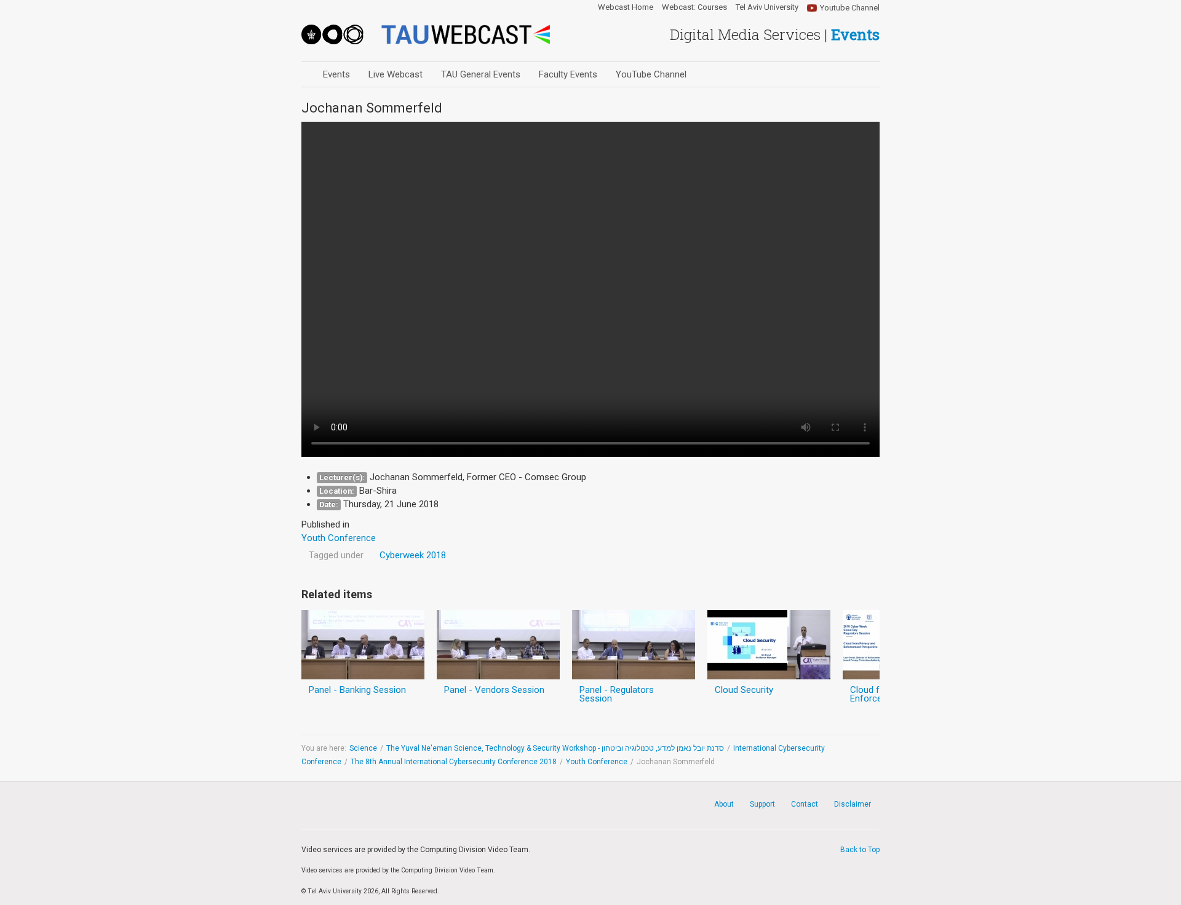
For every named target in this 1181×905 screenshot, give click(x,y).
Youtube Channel (850, 7)
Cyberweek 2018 (413, 555)
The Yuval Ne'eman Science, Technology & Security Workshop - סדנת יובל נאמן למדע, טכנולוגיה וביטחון (555, 748)
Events (336, 74)
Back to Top (860, 849)
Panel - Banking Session (357, 689)
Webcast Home (625, 7)
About (724, 804)
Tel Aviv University (767, 7)
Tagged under (336, 555)
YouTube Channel (651, 74)
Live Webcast (395, 74)
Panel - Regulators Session (616, 694)
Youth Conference (596, 761)
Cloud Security (744, 689)
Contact (804, 804)
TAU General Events (480, 74)
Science (363, 748)
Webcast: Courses (694, 7)
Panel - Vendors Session (494, 689)
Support (762, 804)
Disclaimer (852, 804)
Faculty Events (568, 74)
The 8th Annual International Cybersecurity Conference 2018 (454, 761)
